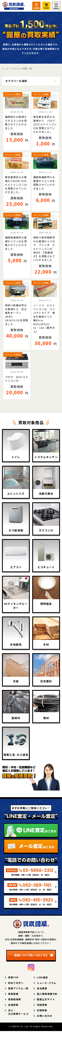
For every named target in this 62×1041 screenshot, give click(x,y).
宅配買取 (42, 1004)
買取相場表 (14, 999)
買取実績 (13, 993)
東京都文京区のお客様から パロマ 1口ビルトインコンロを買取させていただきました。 (45, 124)
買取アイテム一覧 (18, 988)
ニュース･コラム (46, 982)
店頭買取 (42, 1010)
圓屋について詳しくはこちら (31, 955)
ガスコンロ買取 (13, 94)
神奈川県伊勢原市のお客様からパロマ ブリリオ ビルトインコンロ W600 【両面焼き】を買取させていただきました (44, 249)
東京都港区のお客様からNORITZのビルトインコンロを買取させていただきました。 (16, 184)
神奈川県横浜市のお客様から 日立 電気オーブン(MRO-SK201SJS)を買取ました (17, 315)
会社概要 (42, 988)
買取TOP (13, 977)
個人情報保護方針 (47, 993)
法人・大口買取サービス (18, 1012)
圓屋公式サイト (46, 999)
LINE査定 (42, 977)
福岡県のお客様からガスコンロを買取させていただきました (16, 122)
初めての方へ (16, 982)
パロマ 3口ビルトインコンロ (16, 378)
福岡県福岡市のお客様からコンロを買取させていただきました (44, 182)
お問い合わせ (44, 1015)
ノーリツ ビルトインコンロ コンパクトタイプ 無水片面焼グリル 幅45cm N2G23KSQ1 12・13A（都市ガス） (44, 318)
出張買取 (13, 1004)
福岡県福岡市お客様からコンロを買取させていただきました (16, 243)
